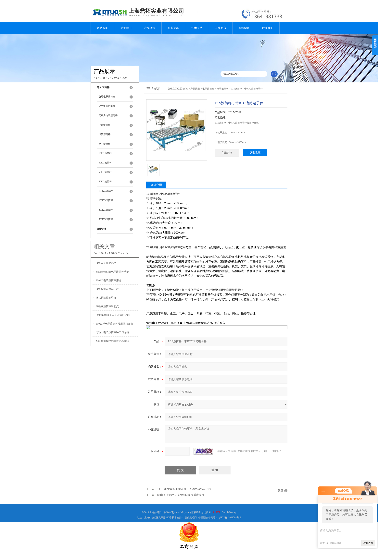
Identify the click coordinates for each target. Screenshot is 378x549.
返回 (281, 490)
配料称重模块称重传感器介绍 (112, 341)
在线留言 (244, 28)
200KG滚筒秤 (106, 200)
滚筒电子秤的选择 (106, 263)
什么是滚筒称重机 (106, 297)
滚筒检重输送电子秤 (107, 289)
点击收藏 (254, 152)
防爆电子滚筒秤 (107, 96)
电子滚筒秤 (104, 143)
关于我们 (126, 28)
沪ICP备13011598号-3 (230, 517)
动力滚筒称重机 (107, 106)
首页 (185, 88)
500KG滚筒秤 (106, 219)
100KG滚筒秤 (106, 191)
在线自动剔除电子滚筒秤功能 (112, 271)
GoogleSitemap (229, 512)
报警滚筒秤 (104, 134)
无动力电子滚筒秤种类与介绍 (112, 332)
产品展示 (149, 28)
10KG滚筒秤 (105, 153)
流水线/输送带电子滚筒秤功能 (113, 315)
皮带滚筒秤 (104, 125)
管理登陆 (203, 517)
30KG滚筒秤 (105, 162)
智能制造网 (191, 517)
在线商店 (220, 28)
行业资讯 (173, 28)
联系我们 (267, 28)
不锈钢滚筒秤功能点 (107, 306)
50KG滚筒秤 (105, 172)
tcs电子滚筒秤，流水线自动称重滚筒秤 (180, 495)
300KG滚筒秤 (106, 210)
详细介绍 (156, 184)
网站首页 (102, 28)
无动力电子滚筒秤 (108, 115)
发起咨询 (368, 543)
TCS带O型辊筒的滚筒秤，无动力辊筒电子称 (184, 489)
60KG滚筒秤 (105, 181)
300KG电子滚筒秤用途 (108, 280)
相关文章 (104, 246)
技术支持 (196, 28)
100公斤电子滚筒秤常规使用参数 (114, 323)
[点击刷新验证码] (203, 451)
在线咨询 (226, 152)
